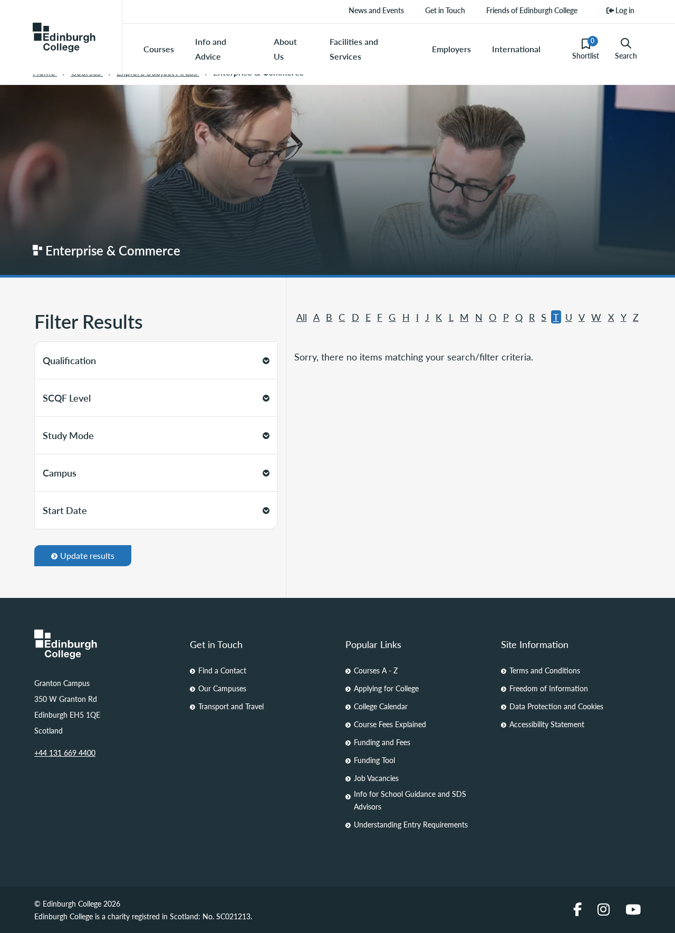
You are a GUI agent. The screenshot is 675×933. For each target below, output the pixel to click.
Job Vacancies (376, 778)
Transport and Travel (231, 706)
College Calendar (381, 706)
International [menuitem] (516, 49)
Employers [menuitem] (451, 49)
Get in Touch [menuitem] (445, 10)
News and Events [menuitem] (376, 10)
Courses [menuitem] (158, 49)
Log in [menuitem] (624, 10)
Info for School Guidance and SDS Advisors (410, 800)
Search (626, 55)
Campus (59, 472)
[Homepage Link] (104, 644)
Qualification (69, 360)
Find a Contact (222, 670)
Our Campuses (222, 688)
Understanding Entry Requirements (411, 824)
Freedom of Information (548, 688)
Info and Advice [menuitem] (210, 48)
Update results (87, 555)
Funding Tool (374, 760)
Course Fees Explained (390, 724)
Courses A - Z (376, 670)
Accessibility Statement (546, 724)
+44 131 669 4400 (64, 752)
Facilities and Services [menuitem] (354, 48)
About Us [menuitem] (285, 48)
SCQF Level (67, 397)
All (301, 316)
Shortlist (585, 48)
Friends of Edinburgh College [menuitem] (531, 10)
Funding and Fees (382, 742)
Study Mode (68, 435)
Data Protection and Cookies (556, 706)
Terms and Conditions (544, 670)
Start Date (65, 510)
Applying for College (386, 688)
